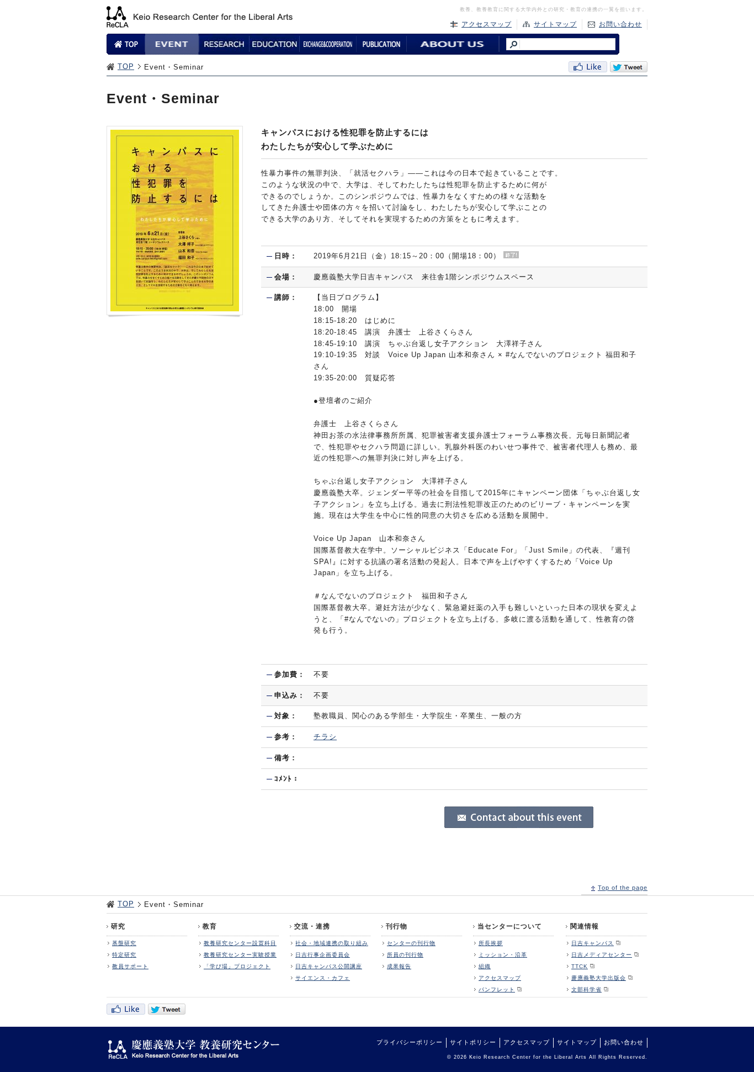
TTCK (579, 966)
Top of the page (622, 887)
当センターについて (509, 926)
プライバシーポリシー (409, 1042)
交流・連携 (312, 926)
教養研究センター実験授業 (240, 955)
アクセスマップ (486, 24)
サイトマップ (555, 24)
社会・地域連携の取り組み (331, 943)
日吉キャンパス (592, 943)
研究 (118, 926)
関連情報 (584, 926)
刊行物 (396, 926)
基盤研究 (124, 943)
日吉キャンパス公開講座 (328, 966)
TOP (126, 66)
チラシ (325, 737)
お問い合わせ (620, 24)
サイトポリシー (473, 1042)
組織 (485, 966)
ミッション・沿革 (503, 955)
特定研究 (124, 955)
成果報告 (399, 966)
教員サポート (130, 966)
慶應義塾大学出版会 (598, 978)
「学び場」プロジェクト (237, 966)
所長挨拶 (491, 943)
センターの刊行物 (411, 943)
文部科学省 (586, 989)
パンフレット (497, 989)
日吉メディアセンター (601, 955)
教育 (210, 926)
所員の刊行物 (405, 955)
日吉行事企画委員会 (322, 955)
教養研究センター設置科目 (240, 943)
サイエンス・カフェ (322, 978)
